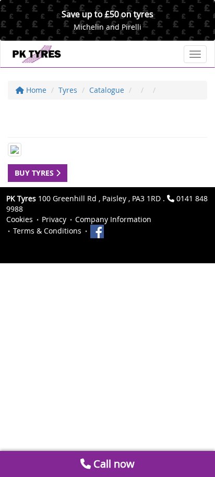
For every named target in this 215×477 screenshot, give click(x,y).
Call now (113, 464)
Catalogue (106, 90)
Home (35, 90)
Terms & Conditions (47, 231)
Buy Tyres (35, 173)
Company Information (113, 219)
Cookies (19, 219)
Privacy (54, 219)
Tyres (67, 90)
